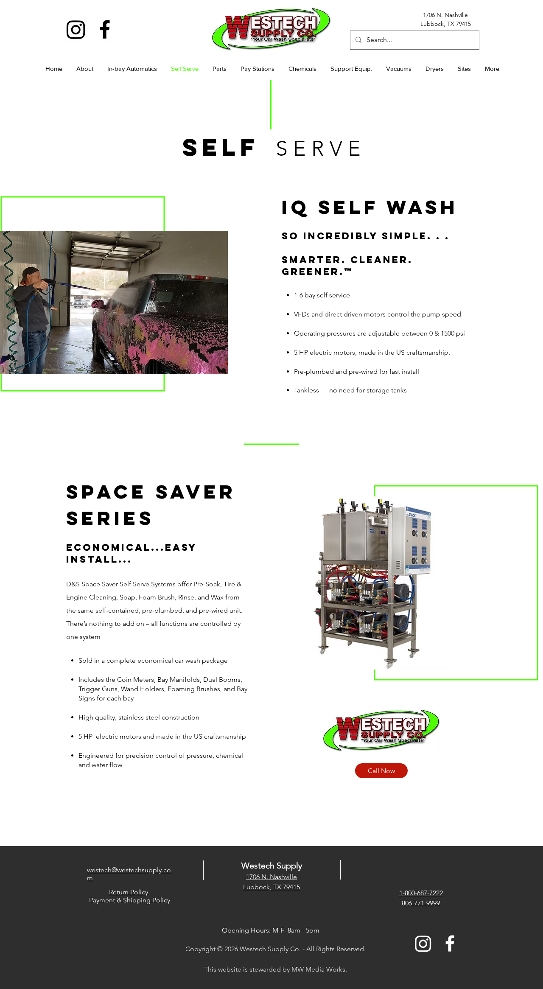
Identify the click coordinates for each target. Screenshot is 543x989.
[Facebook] (104, 29)
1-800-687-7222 (421, 893)
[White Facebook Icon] (450, 943)
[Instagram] (76, 29)
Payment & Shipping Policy (129, 900)
